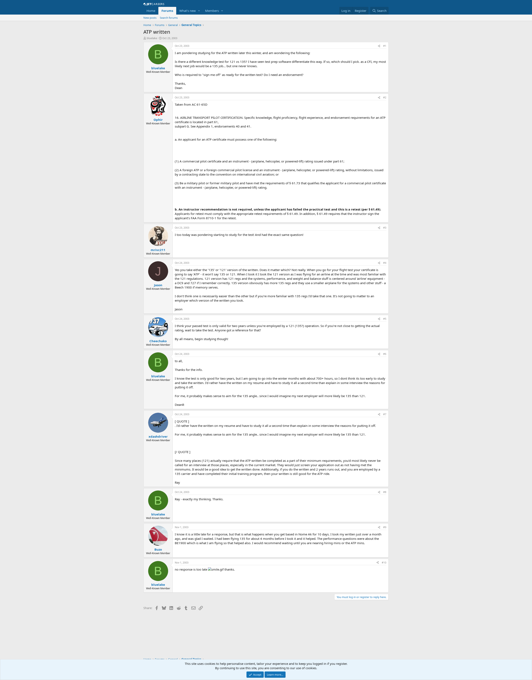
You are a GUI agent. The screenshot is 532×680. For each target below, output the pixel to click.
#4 (384, 263)
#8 (384, 492)
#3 (384, 227)
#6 (384, 354)
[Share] (379, 46)
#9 (384, 527)
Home (151, 11)
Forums (167, 11)
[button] (199, 11)
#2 (384, 97)
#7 (384, 414)
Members (212, 11)
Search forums (169, 18)
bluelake (152, 38)
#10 (384, 562)
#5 (384, 319)
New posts (149, 18)
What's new (187, 11)
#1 (384, 46)
